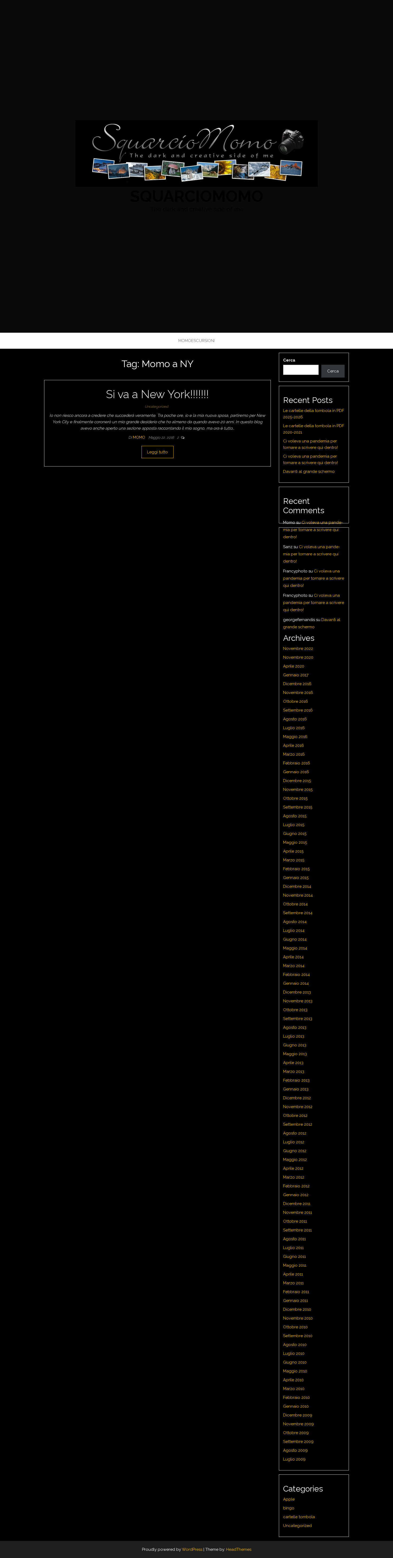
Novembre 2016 (298, 692)
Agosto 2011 (294, 1239)
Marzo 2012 (293, 1177)
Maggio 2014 (295, 948)
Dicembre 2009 (297, 1415)
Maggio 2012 (295, 1159)
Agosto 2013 (294, 1027)
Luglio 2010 (294, 1353)
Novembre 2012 (298, 1106)
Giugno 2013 (294, 1045)
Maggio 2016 (295, 736)
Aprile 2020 (293, 666)
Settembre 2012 (297, 1124)
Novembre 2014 (298, 895)
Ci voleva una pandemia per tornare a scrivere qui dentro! (313, 529)
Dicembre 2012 (297, 1098)
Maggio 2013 (295, 1053)
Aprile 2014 (293, 957)
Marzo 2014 (294, 965)
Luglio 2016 (294, 727)
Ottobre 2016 (295, 701)
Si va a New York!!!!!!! (157, 394)
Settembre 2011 (297, 1230)
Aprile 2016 (293, 745)
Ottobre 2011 (295, 1221)
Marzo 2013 (293, 1071)
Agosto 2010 (295, 1344)
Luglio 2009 (294, 1459)
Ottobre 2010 (295, 1327)
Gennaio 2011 (295, 1300)
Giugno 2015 (294, 833)
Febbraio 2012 (296, 1186)
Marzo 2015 (293, 860)
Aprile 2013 (293, 1062)
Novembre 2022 (298, 648)
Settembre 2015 (297, 807)
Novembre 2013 (298, 1001)
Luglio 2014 (294, 930)
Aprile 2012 (293, 1168)
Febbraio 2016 (296, 763)
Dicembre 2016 (297, 683)
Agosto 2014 (295, 921)
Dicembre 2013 (297, 992)
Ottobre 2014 (295, 904)
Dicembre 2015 (297, 780)
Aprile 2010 (293, 1380)
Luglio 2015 (293, 824)
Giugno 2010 (295, 1362)
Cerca (289, 360)
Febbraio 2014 (296, 974)
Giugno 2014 (295, 939)
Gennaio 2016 (296, 772)
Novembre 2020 (298, 657)
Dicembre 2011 (296, 1203)
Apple (289, 1499)
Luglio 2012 (293, 1142)
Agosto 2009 (295, 1450)
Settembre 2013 (297, 1018)
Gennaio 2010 (296, 1406)
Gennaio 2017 (296, 675)
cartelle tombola (299, 1516)
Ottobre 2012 (295, 1115)
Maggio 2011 (294, 1265)
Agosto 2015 (294, 816)
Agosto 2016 (295, 719)
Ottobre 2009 (296, 1432)
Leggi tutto (157, 452)
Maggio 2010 (295, 1371)
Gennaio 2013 (296, 1089)
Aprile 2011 (293, 1274)
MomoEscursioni (196, 340)
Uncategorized (156, 407)
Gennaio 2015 (296, 877)
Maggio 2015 (295, 842)
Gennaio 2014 (296, 983)
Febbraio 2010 (296, 1397)
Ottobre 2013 (295, 1009)
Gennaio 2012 (296, 1194)
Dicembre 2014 (297, 886)
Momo (139, 437)
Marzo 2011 (293, 1283)
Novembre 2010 (298, 1318)
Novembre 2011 (297, 1212)
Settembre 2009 (298, 1441)
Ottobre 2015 (295, 798)
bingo (288, 1508)
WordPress (192, 1549)
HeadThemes (238, 1549)
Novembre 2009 (298, 1424)
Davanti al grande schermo (309, 471)
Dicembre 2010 (297, 1309)
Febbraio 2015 (296, 868)
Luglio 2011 (293, 1247)
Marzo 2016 (294, 754)
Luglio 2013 (293, 1036)
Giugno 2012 (294, 1150)
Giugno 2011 (294, 1256)
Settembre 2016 (298, 710)
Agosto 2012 (294, 1133)
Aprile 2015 (293, 851)
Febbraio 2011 (296, 1291)
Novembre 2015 (298, 789)
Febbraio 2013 (296, 1080)
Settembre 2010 (298, 1335)
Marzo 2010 (294, 1388)
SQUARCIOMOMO (196, 196)
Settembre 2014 (298, 913)
